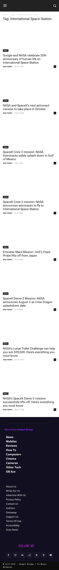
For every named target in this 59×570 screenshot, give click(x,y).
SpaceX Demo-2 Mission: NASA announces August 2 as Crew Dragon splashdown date (28, 302)
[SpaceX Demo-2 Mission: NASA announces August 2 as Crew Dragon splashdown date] (29, 281)
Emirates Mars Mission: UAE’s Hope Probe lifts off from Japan (26, 253)
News (6, 51)
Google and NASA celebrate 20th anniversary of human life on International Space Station (25, 59)
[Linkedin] (22, 555)
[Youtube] (50, 555)
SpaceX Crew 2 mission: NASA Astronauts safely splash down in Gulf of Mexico (28, 155)
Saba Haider (7, 66)
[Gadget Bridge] (29, 5)
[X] (43, 555)
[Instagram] (15, 555)
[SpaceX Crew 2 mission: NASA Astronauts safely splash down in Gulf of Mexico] (29, 134)
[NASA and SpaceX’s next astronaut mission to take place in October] (29, 88)
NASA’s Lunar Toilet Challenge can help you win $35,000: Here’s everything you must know (29, 352)
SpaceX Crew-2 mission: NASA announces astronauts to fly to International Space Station (23, 205)
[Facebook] (8, 555)
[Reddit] (29, 555)
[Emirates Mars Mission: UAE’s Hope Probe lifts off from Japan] (29, 234)
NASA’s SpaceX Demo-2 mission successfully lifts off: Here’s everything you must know (28, 402)
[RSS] (36, 555)
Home (5, 14)
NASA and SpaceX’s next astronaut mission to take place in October (26, 107)
